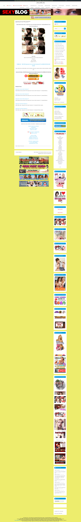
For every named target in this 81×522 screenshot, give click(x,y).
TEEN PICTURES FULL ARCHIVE (33, 126)
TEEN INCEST (68, 5)
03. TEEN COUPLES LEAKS (58, 48)
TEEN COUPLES (54, 5)
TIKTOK (42, 7)
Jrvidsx (60, 139)
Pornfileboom (60, 148)
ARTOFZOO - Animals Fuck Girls (33, 141)
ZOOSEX (27, 7)
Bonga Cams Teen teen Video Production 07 (22, 89)
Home (4, 5)
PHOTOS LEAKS (61, 5)
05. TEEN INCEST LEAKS (58, 51)
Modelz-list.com (62, 160)
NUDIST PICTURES (33, 129)
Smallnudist (60, 146)
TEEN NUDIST (33, 127)
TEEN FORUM (37, 7)
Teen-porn (63, 150)
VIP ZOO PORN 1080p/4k (33, 142)
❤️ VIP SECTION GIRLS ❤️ (17, 5)
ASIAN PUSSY (22, 7)
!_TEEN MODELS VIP (33, 5)
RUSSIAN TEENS (74, 5)
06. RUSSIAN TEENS (57, 53)
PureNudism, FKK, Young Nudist (58, 511)
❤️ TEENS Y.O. (9, 5)
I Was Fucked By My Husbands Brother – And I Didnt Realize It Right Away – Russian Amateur (60, 477)
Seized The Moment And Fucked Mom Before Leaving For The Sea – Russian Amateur (60, 485)
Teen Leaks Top (40, 2)
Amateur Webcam (18, 152)
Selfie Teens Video (57, 474)
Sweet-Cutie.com (60, 162)
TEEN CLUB (53, 7)
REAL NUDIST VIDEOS (33, 128)
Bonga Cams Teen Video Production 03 (21, 108)
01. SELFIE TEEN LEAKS (58, 45)
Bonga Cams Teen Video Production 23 (21, 103)
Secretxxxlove (60, 149)
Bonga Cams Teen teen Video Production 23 (22, 98)
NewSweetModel (60, 158)
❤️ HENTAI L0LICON (33, 133)
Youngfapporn (60, 147)
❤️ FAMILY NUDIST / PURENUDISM (59, 102)
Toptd (60, 151)
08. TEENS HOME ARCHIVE (58, 56)
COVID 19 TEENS (33, 135)
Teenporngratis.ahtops (59, 150)
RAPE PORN (48, 7)
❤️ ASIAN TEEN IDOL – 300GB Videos (60, 59)
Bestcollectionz (58, 160)
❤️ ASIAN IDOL (25, 5)
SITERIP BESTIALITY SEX (33, 143)
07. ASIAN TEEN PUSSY (58, 54)
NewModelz (60, 163)
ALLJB (60, 136)
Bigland (60, 145)
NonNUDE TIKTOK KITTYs (33, 137)
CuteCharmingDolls (60, 159)
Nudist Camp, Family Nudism (58, 513)
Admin (17, 22)
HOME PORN (59, 7)
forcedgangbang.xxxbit (60, 137)
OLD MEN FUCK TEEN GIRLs (58, 114)
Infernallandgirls (60, 138)
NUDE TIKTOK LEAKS (33, 136)
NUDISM (32, 7)
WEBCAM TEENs (47, 5)
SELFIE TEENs (40, 5)
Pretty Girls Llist (60, 157)
